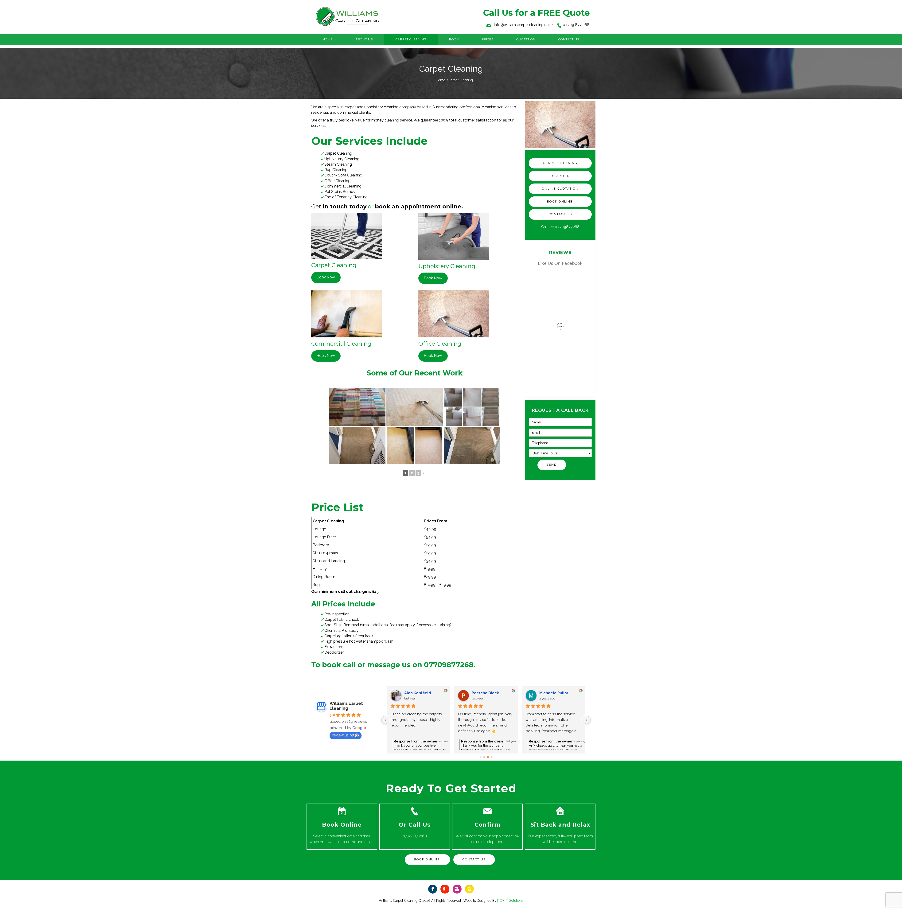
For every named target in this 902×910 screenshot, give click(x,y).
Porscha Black (485, 693)
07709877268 (567, 227)
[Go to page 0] (480, 757)
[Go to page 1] (484, 757)
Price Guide (560, 176)
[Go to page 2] (488, 757)
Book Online (560, 201)
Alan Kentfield (417, 693)
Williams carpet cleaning (346, 706)
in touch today (343, 206)
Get (316, 206)
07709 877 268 (576, 25)
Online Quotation (560, 188)
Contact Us (560, 214)
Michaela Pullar (553, 693)
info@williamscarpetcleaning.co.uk (523, 25)
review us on (343, 735)
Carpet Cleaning (560, 163)
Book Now (326, 277)
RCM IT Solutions (510, 900)
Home (440, 80)
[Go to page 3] (491, 757)
